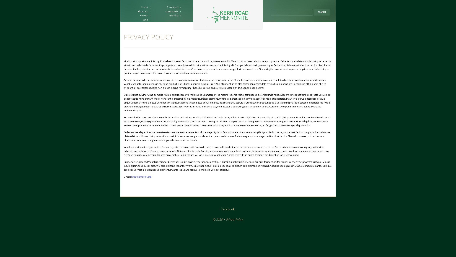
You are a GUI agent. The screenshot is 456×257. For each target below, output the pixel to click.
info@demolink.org (141, 176)
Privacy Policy (234, 219)
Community (171, 11)
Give (145, 19)
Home (144, 7)
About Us (143, 11)
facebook (228, 209)
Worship (173, 15)
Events (144, 15)
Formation (172, 7)
